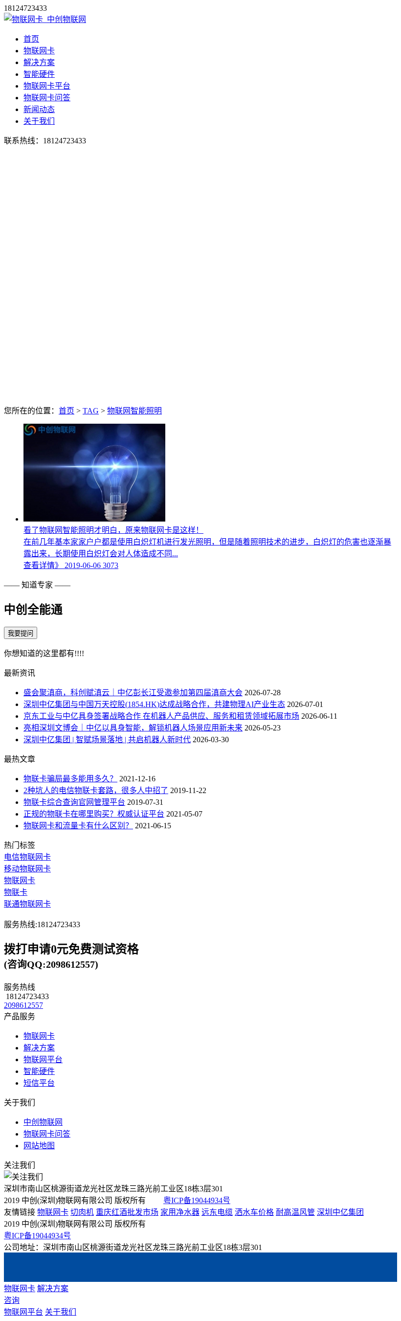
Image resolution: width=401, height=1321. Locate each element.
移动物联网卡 (27, 869)
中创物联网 (43, 1122)
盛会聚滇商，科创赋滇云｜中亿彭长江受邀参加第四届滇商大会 (133, 692)
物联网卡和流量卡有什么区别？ (78, 825)
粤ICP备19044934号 (196, 1200)
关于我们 (39, 121)
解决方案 (39, 62)
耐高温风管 (295, 1212)
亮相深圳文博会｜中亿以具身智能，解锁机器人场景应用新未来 (133, 728)
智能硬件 (39, 74)
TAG (91, 411)
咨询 (12, 1300)
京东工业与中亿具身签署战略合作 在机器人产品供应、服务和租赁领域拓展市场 (161, 716)
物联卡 (15, 892)
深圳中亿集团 (340, 1212)
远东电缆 (217, 1212)
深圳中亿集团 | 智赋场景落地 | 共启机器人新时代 (107, 739)
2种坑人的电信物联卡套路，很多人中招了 (95, 790)
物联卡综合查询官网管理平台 (74, 802)
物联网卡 (39, 50)
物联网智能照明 (134, 411)
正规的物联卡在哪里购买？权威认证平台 (93, 814)
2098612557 (23, 1005)
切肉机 (82, 1212)
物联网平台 (43, 1059)
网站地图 (39, 1145)
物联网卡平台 (46, 86)
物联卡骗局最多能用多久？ (70, 778)
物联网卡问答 (46, 97)
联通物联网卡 (27, 904)
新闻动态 (39, 109)
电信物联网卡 (27, 857)
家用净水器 (180, 1212)
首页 (31, 39)
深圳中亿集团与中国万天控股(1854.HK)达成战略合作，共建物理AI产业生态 (154, 704)
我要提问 (20, 633)
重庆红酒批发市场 (127, 1212)
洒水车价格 (254, 1212)
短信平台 (39, 1083)
